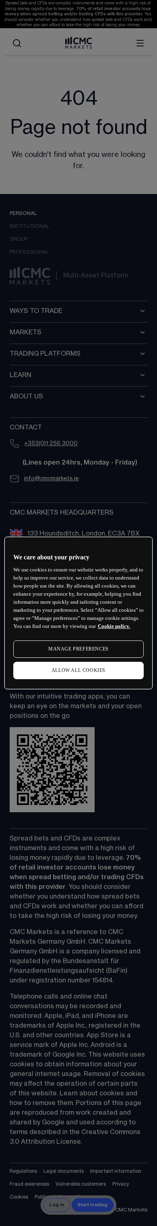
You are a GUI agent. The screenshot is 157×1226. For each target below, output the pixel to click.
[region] (78, 613)
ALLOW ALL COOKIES (78, 670)
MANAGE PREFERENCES (78, 649)
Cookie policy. (114, 626)
